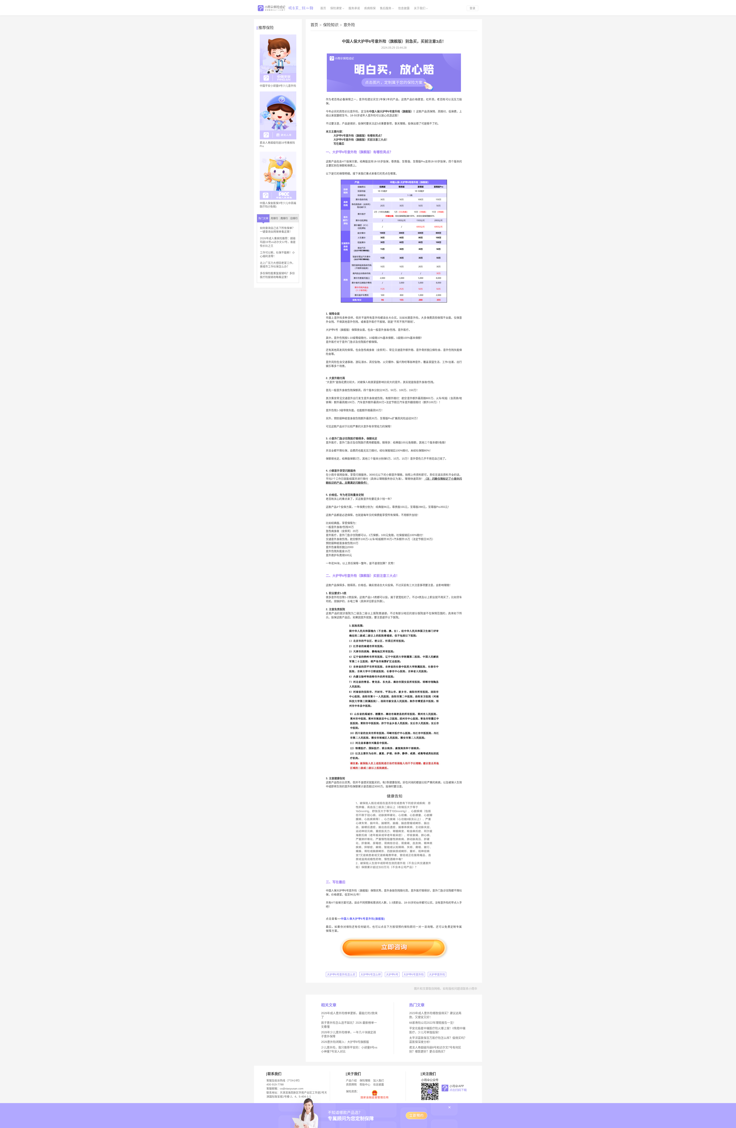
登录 (472, 8)
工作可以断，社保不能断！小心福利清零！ (277, 254)
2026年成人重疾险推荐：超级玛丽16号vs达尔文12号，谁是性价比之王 (278, 242)
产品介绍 (351, 1080)
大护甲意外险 (437, 974)
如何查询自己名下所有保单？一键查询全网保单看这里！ (277, 229)
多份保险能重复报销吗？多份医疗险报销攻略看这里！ (277, 275)
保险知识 (332, 25)
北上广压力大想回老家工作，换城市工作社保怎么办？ (277, 264)
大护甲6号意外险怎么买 (341, 974)
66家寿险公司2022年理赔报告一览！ (432, 1022)
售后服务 (385, 8)
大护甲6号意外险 (413, 974)
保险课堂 (336, 8)
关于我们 (419, 8)
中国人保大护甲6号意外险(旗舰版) (363, 918)
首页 (323, 8)
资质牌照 (351, 1084)
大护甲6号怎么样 (371, 974)
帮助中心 (365, 1084)
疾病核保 (370, 8)
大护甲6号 (392, 974)
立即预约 (416, 1115)
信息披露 (404, 8)
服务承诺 (354, 8)
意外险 (349, 25)
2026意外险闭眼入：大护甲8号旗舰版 (345, 1041)
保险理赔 (365, 1080)
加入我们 (378, 1080)
